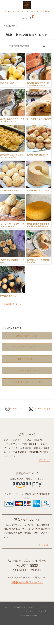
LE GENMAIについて (24, 607)
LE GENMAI (16, 408)
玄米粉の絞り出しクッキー (39, 154)
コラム (18, 611)
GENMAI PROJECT (42, 408)
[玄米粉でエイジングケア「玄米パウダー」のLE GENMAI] (27, 5)
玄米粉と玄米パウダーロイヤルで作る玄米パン (39, 84)
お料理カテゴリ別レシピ (27, 359)
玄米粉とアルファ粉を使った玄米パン (39, 261)
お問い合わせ (44, 611)
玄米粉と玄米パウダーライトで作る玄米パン (12, 120)
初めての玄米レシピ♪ (27, 335)
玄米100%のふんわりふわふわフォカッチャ (11, 156)
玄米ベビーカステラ (9, 82)
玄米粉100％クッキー (9, 190)
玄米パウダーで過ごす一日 (27, 347)
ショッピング (45, 607)
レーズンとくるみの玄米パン (39, 120)
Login (24, 17)
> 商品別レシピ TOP (12, 303)
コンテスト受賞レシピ (27, 370)
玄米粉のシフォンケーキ (38, 190)
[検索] (44, 46)
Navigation (10, 25)
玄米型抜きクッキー (9, 295)
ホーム (6, 607)
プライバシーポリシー (27, 615)
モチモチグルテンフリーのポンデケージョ (12, 225)
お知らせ (29, 611)
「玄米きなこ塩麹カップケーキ (12, 261)
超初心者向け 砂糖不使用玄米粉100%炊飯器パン (38, 225)
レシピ (7, 611)
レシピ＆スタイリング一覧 (27, 382)
